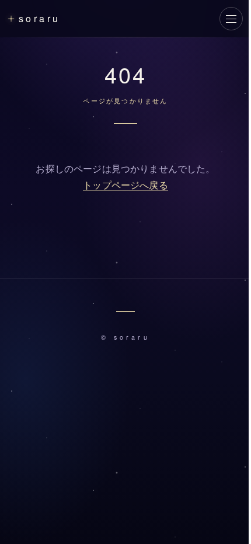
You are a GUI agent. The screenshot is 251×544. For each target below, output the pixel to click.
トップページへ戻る (125, 185)
